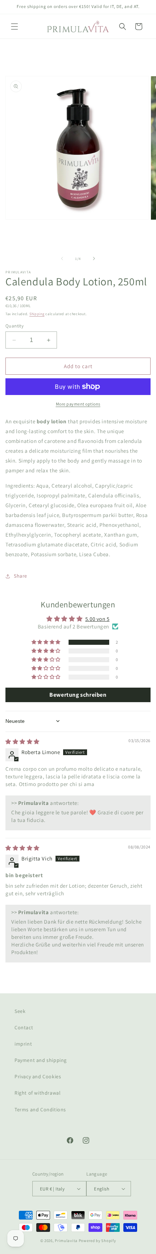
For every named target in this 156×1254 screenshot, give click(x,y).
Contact (24, 1027)
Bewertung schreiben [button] (77, 695)
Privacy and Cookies (38, 1076)
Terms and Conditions (40, 1109)
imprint (23, 1044)
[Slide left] (62, 258)
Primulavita (66, 1240)
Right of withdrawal (38, 1093)
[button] (14, 26)
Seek (20, 1011)
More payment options (78, 404)
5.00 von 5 (97, 618)
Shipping (37, 314)
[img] (22, 741)
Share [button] (20, 576)
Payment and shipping (41, 1060)
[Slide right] (94, 258)
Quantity (14, 326)
